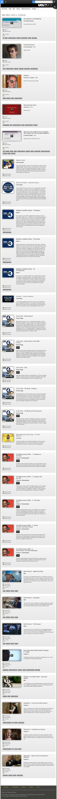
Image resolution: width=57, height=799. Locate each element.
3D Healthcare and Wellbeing (32, 19)
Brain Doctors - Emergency (32, 597)
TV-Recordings (7, 584)
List (4, 14)
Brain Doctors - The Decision (32, 624)
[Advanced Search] (33, 2)
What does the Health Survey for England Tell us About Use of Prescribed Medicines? (36, 132)
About (38, 787)
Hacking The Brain (29, 45)
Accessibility (15, 787)
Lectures (5, 29)
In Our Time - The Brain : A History (26, 388)
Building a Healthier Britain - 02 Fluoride (28, 239)
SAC (14, 9)
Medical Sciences (7, 31)
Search (18, 9)
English (34, 9)
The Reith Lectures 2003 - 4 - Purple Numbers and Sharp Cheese (27, 526)
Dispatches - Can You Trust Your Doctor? (36, 703)
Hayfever (26, 75)
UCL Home (4, 9)
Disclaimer (6, 787)
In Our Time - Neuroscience (24, 316)
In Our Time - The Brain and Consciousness (29, 411)
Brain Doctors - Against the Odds (33, 571)
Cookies (31, 787)
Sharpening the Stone (30, 105)
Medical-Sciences (26, 9)
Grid (9, 14)
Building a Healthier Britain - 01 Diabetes (28, 210)
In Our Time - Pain (21, 367)
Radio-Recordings (7, 174)
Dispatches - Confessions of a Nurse (34, 729)
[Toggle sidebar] (55, 6)
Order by (13, 14)
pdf (18, 347)
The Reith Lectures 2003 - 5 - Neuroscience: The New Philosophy (26, 549)
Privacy (23, 787)
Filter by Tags (22, 14)
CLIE (10, 9)
